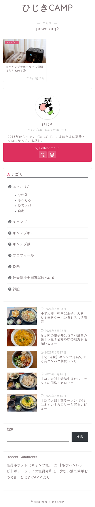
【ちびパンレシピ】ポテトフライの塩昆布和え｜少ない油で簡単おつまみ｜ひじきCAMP (47, 471)
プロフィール (23, 255)
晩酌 (16, 266)
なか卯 (23, 194)
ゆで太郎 (24, 205)
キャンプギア (23, 233)
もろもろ (24, 200)
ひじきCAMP (47, 7)
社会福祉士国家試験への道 (34, 278)
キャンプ (20, 221)
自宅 (21, 211)
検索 (10, 429)
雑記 (16, 289)
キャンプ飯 (21, 244)
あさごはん (21, 186)
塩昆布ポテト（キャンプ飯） (30, 465)
